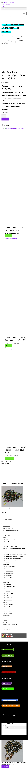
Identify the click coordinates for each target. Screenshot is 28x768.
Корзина (7, 734)
